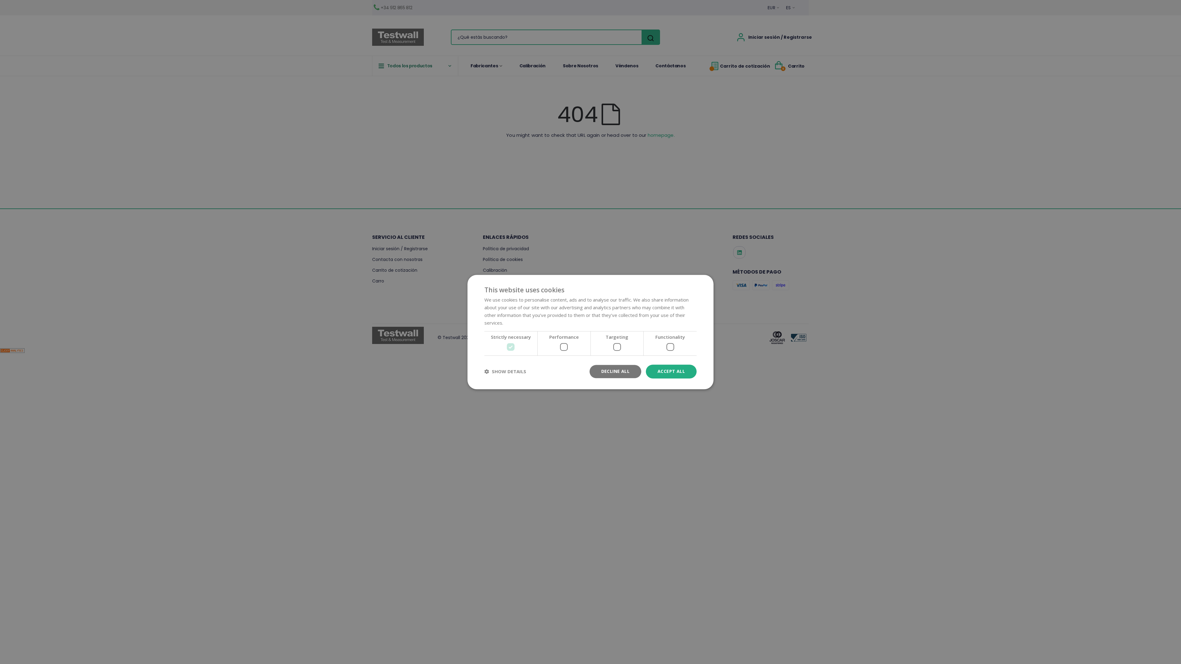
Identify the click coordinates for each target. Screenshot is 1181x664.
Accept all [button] (671, 371)
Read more (516, 323)
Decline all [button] (615, 371)
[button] (505, 371)
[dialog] (590, 332)
